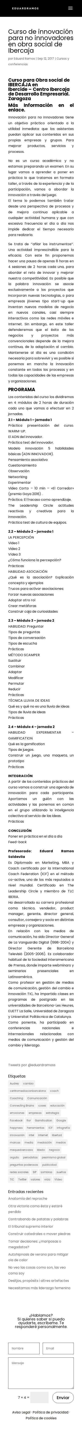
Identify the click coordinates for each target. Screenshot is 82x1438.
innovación (17, 1135)
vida (47, 1179)
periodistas (30, 1157)
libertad (57, 1135)
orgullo (14, 1157)
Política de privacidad (50, 1412)
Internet (43, 1135)
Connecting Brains (22, 1105)
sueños (61, 1172)
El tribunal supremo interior (30, 1226)
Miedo (41, 1150)
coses (42, 1105)
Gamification (43, 1120)
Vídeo (58, 1179)
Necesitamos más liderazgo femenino (39, 1288)
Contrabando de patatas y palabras (38, 1219)
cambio (28, 1083)
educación (57, 1105)
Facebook (16, 1120)
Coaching (16, 1098)
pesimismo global (53, 1157)
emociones (17, 1113)
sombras (46, 1172)
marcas (15, 1142)
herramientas (35, 1128)
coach (54, 1091)
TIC (12, 1179)
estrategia (52, 1113)
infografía (63, 1128)
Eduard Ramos (24, 58)
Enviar (63, 1398)
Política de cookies (41, 1418)
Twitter (22, 1179)
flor (29, 1120)
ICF (51, 1128)
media (29, 1142)
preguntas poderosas (24, 1165)
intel (31, 1135)
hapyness (16, 1128)
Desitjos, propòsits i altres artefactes (38, 1280)
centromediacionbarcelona (28, 1091)
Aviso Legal (21, 1412)
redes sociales (19, 1172)
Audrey (14, 1083)
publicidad (49, 1165)
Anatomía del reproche (27, 1198)
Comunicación (37, 1098)
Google (61, 1120)
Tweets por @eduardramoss (32, 1065)
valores (35, 1179)
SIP (34, 1172)
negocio (54, 1150)
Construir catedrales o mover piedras (39, 1233)
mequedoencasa (21, 1150)
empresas (35, 1113)
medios (61, 1142)
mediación (44, 1142)
